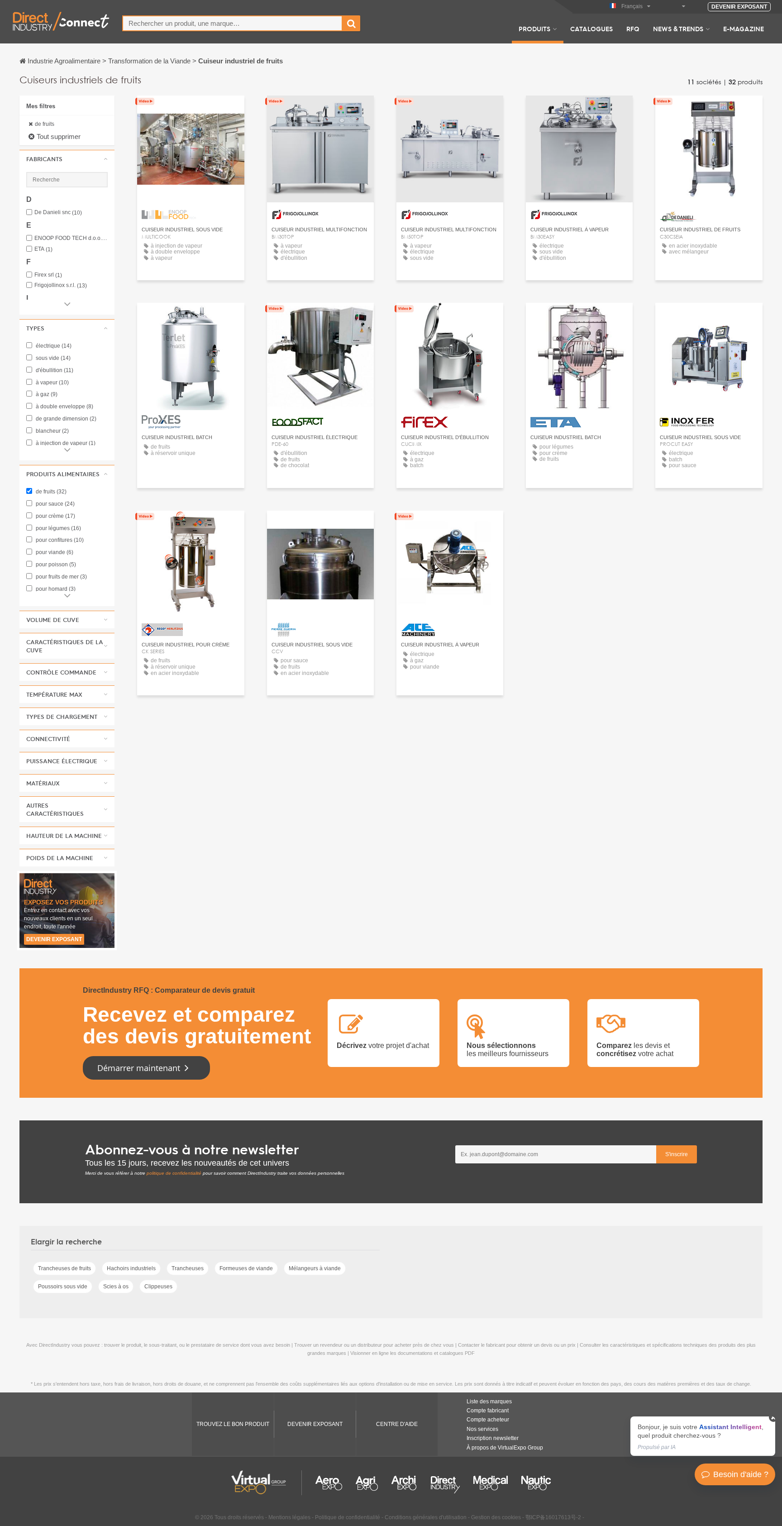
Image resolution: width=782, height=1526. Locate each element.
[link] (702, 1436)
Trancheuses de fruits (64, 1268)
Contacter (709, 110)
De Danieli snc (58, 212)
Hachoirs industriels (131, 1268)
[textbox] (232, 23)
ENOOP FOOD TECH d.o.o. (71, 238)
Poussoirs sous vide (62, 1286)
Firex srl (48, 275)
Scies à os (116, 1286)
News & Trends (678, 28)
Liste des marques (489, 1401)
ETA (43, 249)
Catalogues (591, 28)
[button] (67, 159)
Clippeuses (158, 1286)
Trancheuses (188, 1268)
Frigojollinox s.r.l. (60, 285)
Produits (534, 28)
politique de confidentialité (174, 1173)
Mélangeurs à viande (315, 1268)
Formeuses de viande (246, 1268)
